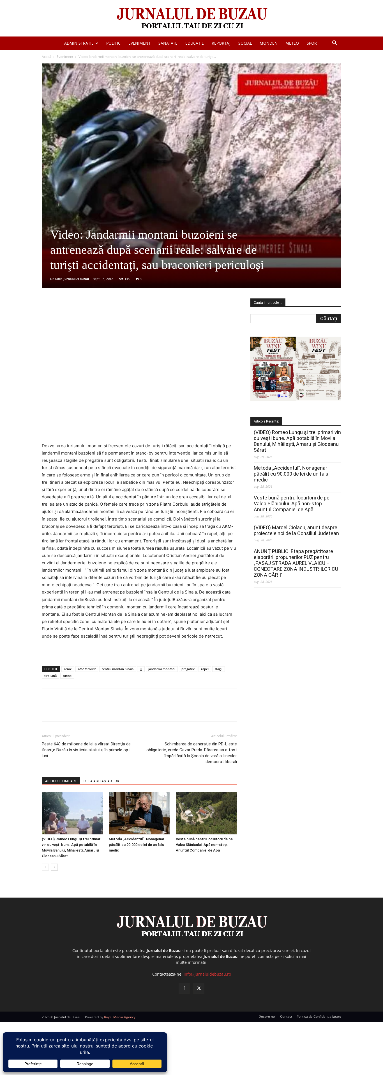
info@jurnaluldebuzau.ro (207, 974)
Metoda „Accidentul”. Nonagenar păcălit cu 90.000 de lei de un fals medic (136, 844)
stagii (218, 669)
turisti (67, 676)
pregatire (188, 669)
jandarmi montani (161, 669)
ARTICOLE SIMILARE (61, 781)
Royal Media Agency (119, 1017)
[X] (96, 313)
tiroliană (50, 676)
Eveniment (139, 43)
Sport (313, 43)
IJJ (141, 669)
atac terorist (87, 669)
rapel (205, 669)
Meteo (292, 43)
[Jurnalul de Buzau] (191, 18)
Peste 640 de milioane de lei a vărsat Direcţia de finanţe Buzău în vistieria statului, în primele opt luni (86, 749)
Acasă (46, 56)
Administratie (79, 43)
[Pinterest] (109, 313)
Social (245, 43)
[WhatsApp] (122, 313)
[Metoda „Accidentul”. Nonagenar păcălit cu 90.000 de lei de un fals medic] (139, 813)
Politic (113, 43)
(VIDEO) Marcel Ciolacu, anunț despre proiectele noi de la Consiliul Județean (296, 530)
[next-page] (54, 867)
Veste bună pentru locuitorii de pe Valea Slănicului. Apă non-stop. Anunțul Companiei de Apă (204, 844)
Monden (269, 43)
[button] (334, 43)
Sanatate (167, 43)
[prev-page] (45, 867)
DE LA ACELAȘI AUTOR (101, 781)
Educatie (194, 43)
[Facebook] (83, 313)
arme (68, 669)
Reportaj (221, 43)
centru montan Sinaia (117, 669)
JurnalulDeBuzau (76, 279)
